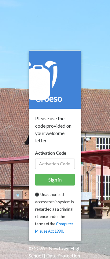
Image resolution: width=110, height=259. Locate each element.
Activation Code (50, 153)
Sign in (55, 179)
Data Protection (63, 255)
